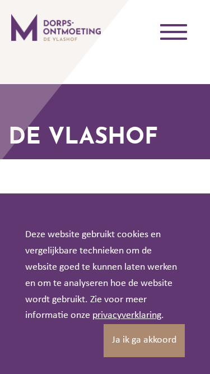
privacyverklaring (126, 315)
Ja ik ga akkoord (144, 340)
